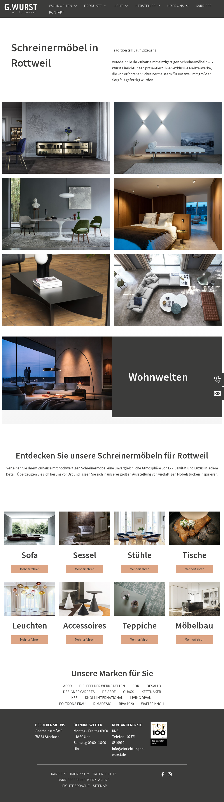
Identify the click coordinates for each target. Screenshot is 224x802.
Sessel (84, 555)
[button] (74, 5)
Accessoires (84, 625)
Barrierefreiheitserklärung (84, 779)
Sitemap (100, 785)
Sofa (29, 555)
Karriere (59, 773)
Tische (194, 555)
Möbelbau (194, 625)
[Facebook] (163, 774)
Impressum (79, 773)
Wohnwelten (158, 377)
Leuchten (29, 625)
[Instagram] (170, 774)
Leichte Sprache (75, 785)
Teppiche (139, 625)
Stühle (139, 555)
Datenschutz (104, 773)
